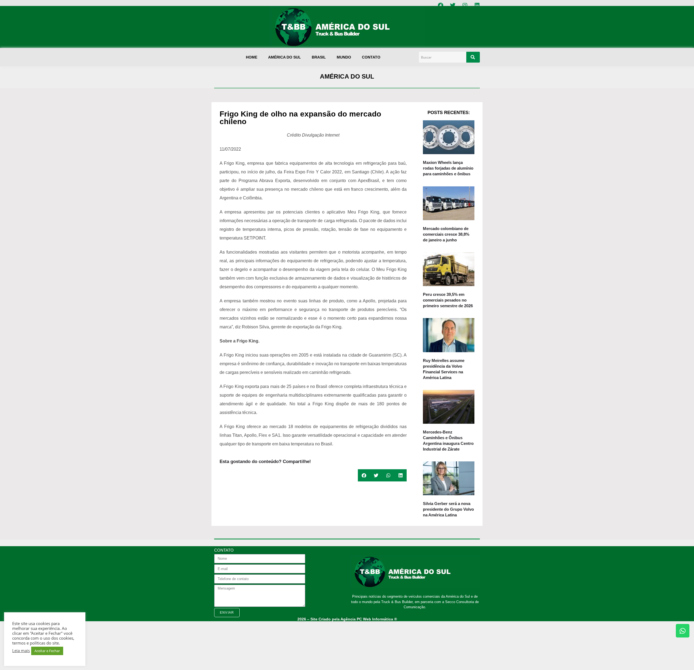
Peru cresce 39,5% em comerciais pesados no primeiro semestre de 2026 (448, 300)
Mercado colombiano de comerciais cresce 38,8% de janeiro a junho (446, 234)
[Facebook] (440, 5)
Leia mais (21, 650)
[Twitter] (452, 5)
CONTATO (371, 57)
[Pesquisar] (473, 57)
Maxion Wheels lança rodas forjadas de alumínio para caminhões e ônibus (448, 168)
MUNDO (344, 57)
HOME (251, 57)
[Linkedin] (477, 5)
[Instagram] (465, 5)
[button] (364, 475)
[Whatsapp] (682, 630)
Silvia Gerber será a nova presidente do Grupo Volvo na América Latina (448, 509)
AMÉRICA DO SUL (284, 57)
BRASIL (319, 57)
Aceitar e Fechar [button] (47, 650)
